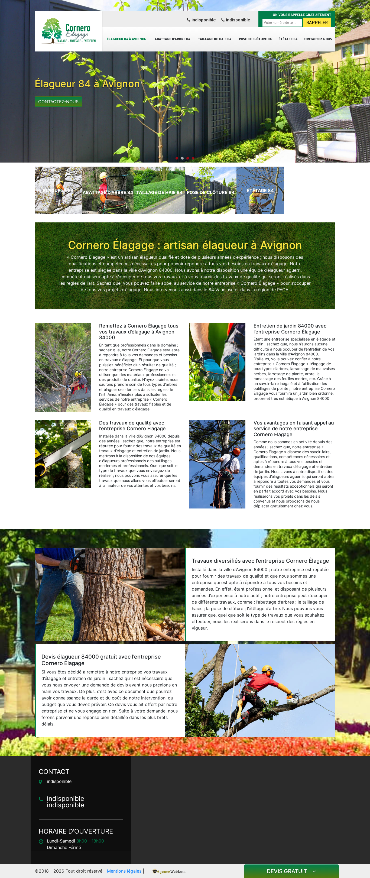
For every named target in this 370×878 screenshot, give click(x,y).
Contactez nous (318, 39)
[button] (177, 158)
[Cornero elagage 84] (68, 31)
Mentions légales (124, 871)
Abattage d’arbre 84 (172, 39)
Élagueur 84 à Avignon (127, 39)
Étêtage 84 (287, 39)
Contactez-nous (58, 101)
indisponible (203, 19)
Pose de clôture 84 (255, 39)
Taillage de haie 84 (214, 39)
